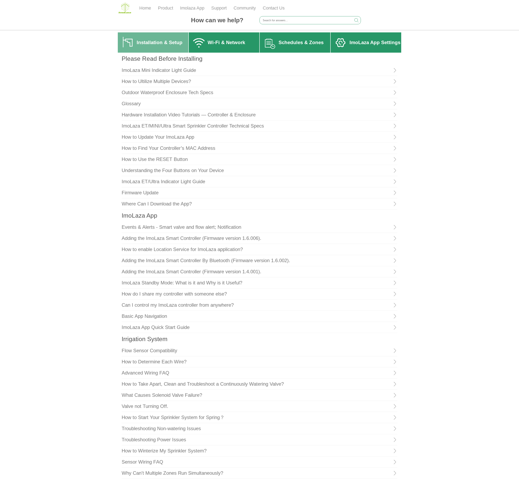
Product (165, 8)
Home (145, 8)
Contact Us (274, 8)
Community (245, 8)
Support (219, 8)
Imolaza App (192, 8)
